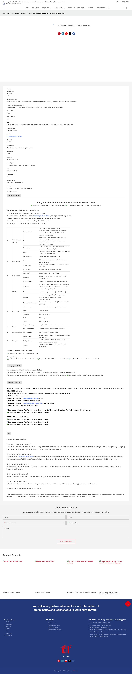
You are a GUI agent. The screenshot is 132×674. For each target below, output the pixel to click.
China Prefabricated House (98, 632)
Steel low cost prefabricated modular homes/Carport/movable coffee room (109, 592)
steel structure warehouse (33, 403)
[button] (109, 8)
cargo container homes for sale (44, 592)
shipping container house (42, 216)
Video (7, 631)
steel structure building (26, 456)
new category (15, 13)
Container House (26, 13)
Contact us (9, 635)
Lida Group (6, 13)
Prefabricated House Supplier (104, 629)
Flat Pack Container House (14, 136)
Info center (9, 633)
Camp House (52, 623)
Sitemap (75, 671)
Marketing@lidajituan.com (13, 3)
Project (8, 628)
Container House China (119, 629)
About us (8, 626)
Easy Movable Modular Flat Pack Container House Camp (49, 13)
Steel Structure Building (54, 629)
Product (8, 622)
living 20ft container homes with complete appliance (81, 592)
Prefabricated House (54, 625)
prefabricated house (31, 398)
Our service (9, 624)
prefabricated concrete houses (11, 592)
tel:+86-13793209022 (122, 2)
